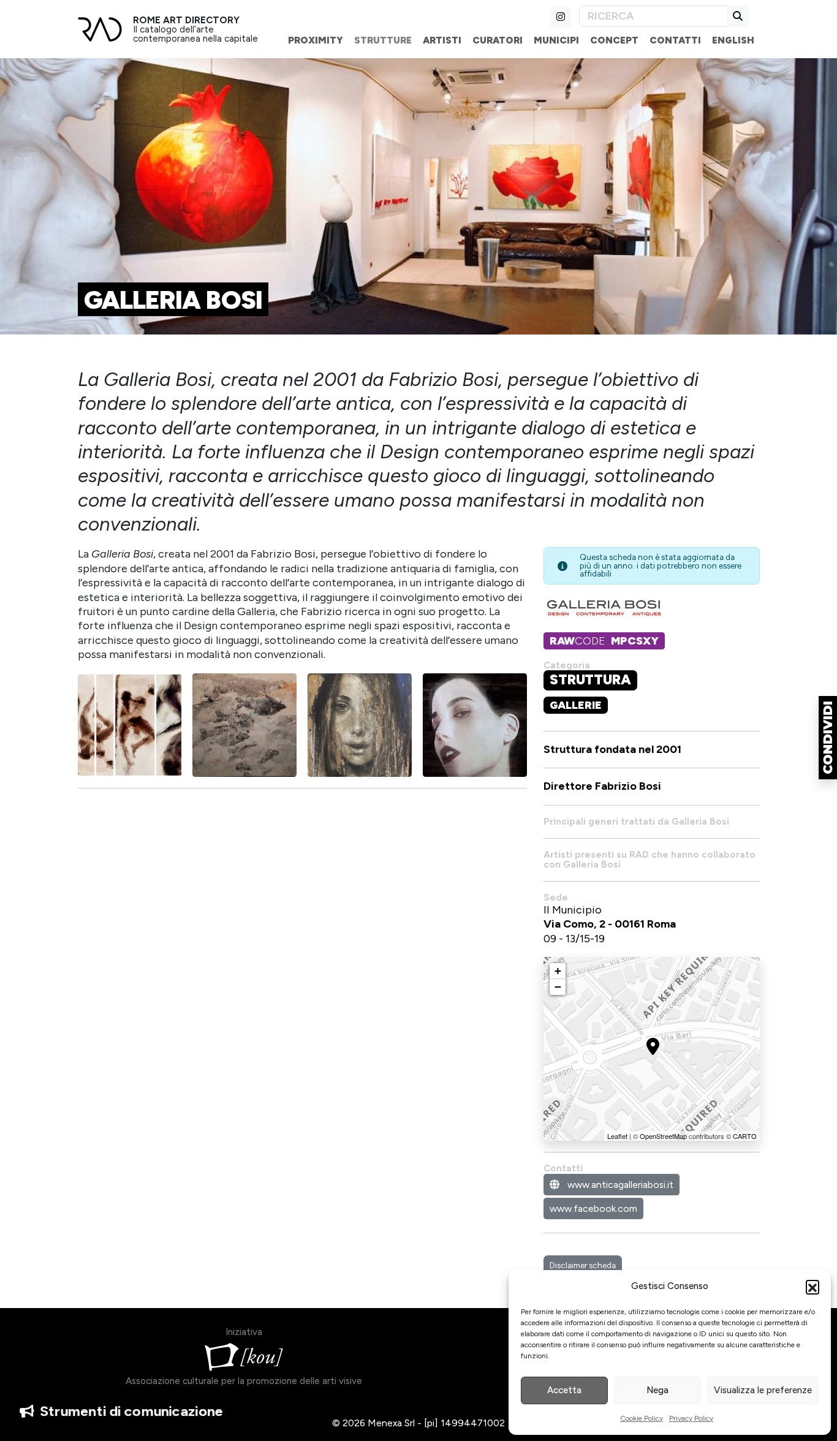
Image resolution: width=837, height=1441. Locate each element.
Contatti (675, 40)
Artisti (442, 40)
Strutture (383, 40)
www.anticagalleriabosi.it (619, 1184)
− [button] (558, 986)
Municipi (556, 40)
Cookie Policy (641, 1418)
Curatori (497, 40)
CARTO (745, 1136)
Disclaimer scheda (583, 1265)
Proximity (315, 40)
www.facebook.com (593, 1208)
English (733, 40)
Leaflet (617, 1136)
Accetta (564, 1390)
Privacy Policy (691, 1418)
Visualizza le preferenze (763, 1390)
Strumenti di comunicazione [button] (131, 1411)
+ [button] (558, 970)
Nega (657, 1390)
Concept (614, 40)
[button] (812, 1286)
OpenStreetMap (663, 1136)
